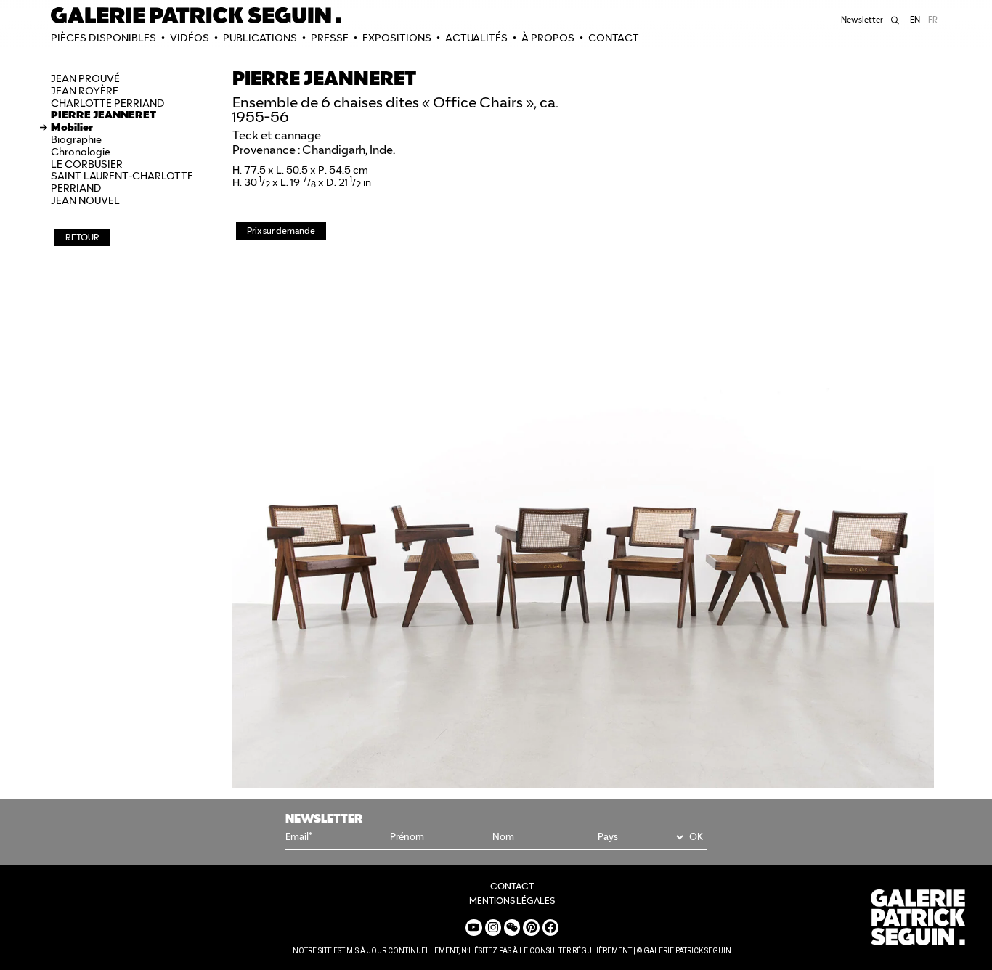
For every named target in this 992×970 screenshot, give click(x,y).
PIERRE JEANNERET (103, 114)
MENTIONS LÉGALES (512, 900)
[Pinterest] (531, 927)
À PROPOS (547, 37)
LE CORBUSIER (87, 164)
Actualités (476, 37)
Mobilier (72, 127)
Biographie (76, 139)
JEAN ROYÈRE (84, 90)
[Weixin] (512, 927)
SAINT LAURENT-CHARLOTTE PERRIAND (122, 182)
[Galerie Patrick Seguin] (196, 15)
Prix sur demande (281, 230)
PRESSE (330, 37)
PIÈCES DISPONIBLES (103, 37)
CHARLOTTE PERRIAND (108, 103)
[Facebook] (550, 927)
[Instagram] (493, 927)
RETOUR (82, 237)
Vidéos (189, 37)
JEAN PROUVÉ (85, 78)
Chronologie (80, 151)
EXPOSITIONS (396, 37)
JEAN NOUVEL (85, 200)
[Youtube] (473, 927)
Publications (260, 37)
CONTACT (613, 37)
